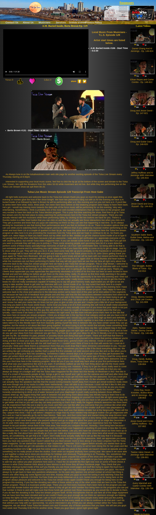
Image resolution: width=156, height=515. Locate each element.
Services (61, 22)
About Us (28, 22)
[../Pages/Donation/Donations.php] (59, 81)
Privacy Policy (93, 22)
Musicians (44, 22)
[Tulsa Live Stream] (35, 7)
